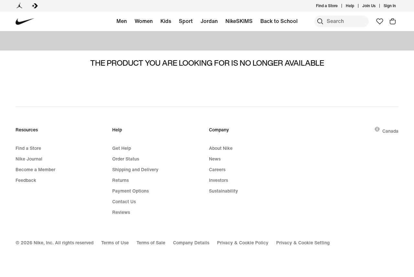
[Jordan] (19, 6)
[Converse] (35, 6)
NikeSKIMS (239, 21)
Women (144, 21)
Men (121, 21)
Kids (165, 21)
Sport (186, 21)
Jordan (209, 21)
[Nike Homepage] (25, 21)
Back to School (279, 21)
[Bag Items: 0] (392, 21)
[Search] (320, 21)
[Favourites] (380, 21)
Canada (390, 130)
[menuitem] (356, 6)
